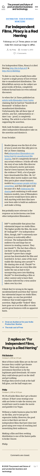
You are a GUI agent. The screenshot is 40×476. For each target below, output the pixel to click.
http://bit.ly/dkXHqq (11, 71)
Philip (14, 50)
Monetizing (20, 21)
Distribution (12, 19)
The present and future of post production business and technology (20, 6)
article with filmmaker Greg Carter (18, 100)
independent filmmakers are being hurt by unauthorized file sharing (19, 156)
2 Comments (21, 53)
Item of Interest (26, 19)
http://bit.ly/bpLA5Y (18, 68)
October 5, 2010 (27, 50)
